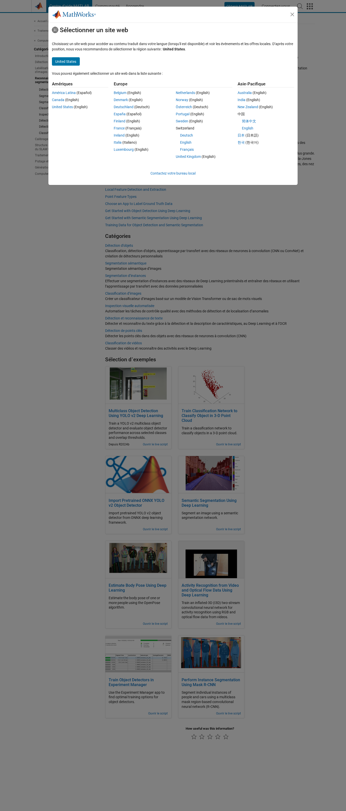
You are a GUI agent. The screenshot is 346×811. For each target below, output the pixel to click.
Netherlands (185, 93)
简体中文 (249, 121)
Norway (182, 100)
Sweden (182, 121)
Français (187, 149)
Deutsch (186, 135)
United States (62, 107)
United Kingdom (188, 157)
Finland (119, 121)
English (185, 142)
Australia (245, 93)
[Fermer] (292, 14)
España (120, 114)
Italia (118, 142)
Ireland (119, 135)
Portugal (182, 114)
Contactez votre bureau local (173, 173)
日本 (241, 135)
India (241, 100)
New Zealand (248, 107)
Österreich (184, 107)
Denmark (121, 100)
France (119, 128)
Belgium (120, 93)
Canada (58, 100)
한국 (241, 142)
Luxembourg (124, 149)
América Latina (64, 93)
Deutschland (123, 107)
